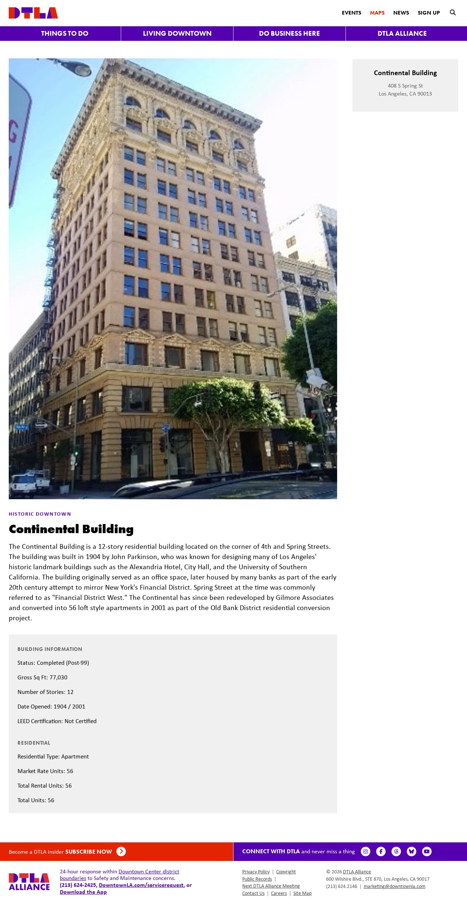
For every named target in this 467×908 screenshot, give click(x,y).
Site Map (302, 893)
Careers (279, 893)
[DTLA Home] (33, 12)
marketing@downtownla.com (394, 886)
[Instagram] (365, 851)
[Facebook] (381, 851)
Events (351, 12)
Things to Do (64, 33)
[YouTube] (427, 851)
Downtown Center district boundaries (119, 875)
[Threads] (396, 851)
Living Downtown (177, 33)
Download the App (83, 892)
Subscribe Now (89, 851)
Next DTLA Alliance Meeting (271, 885)
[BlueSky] (411, 851)
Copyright (286, 871)
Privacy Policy (256, 871)
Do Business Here (289, 33)
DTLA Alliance (402, 33)
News (401, 12)
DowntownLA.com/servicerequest (141, 885)
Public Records (257, 879)
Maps (377, 12)
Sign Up (429, 12)
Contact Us (253, 893)
